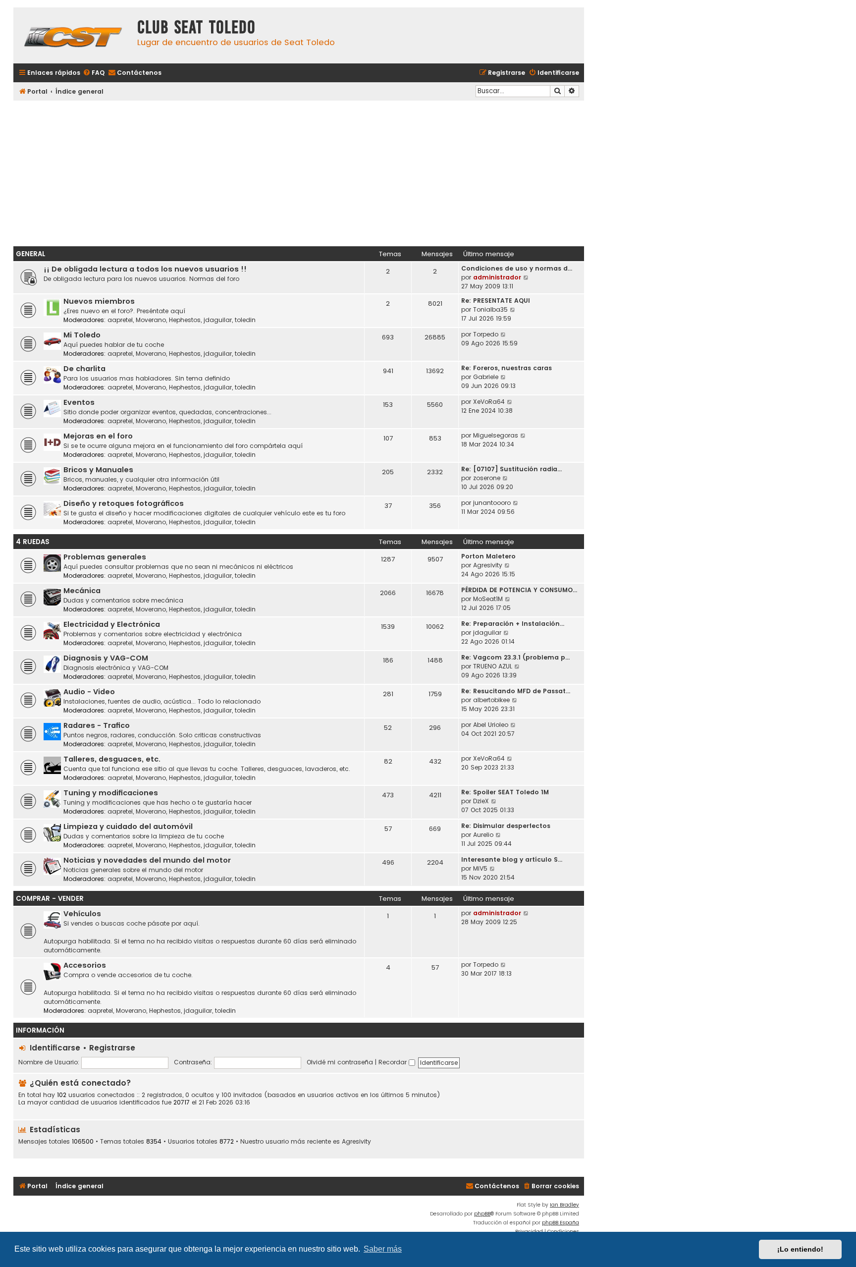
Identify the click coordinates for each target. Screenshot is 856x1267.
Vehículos (82, 914)
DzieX (481, 801)
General (31, 254)
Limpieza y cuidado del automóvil (128, 826)
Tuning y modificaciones (110, 793)
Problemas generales (104, 557)
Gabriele (485, 377)
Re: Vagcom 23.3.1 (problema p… (515, 657)
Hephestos (185, 320)
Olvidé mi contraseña (340, 1062)
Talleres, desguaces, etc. (111, 759)
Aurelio (483, 834)
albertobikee (491, 700)
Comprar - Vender (50, 898)
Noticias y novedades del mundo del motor (147, 860)
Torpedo (485, 334)
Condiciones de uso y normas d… (516, 268)
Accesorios (84, 965)
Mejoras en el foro (98, 436)
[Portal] (73, 35)
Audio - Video (89, 692)
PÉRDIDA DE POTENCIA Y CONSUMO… (519, 590)
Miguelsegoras (495, 435)
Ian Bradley (564, 1205)
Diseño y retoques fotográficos (123, 503)
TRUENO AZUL (492, 666)
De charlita (84, 369)
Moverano (151, 320)
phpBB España (560, 1222)
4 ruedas (33, 542)
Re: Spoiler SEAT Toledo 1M (505, 792)
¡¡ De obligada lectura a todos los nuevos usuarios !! (145, 269)
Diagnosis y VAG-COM (105, 658)
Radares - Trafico (96, 725)
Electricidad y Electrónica (111, 624)
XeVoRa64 (489, 401)
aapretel (120, 320)
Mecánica (82, 591)
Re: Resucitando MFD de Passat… (515, 691)
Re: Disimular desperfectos (505, 826)
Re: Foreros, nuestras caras (506, 368)
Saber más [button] (383, 1249)
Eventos (79, 402)
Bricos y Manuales (98, 470)
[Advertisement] (298, 172)
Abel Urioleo (490, 724)
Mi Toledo (82, 335)
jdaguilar (218, 320)
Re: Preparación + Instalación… (512, 623)
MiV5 (480, 868)
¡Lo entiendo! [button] (800, 1249)
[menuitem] (94, 73)
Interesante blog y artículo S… (511, 859)
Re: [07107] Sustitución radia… (511, 469)
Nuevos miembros (99, 301)
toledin (245, 320)
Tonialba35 (490, 309)
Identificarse (55, 1048)
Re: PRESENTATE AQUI (495, 300)
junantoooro (492, 502)
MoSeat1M (488, 599)
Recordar (393, 1062)
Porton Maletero (488, 556)
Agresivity (487, 565)
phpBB (482, 1213)
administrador (497, 277)
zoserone (486, 478)
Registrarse (112, 1048)
